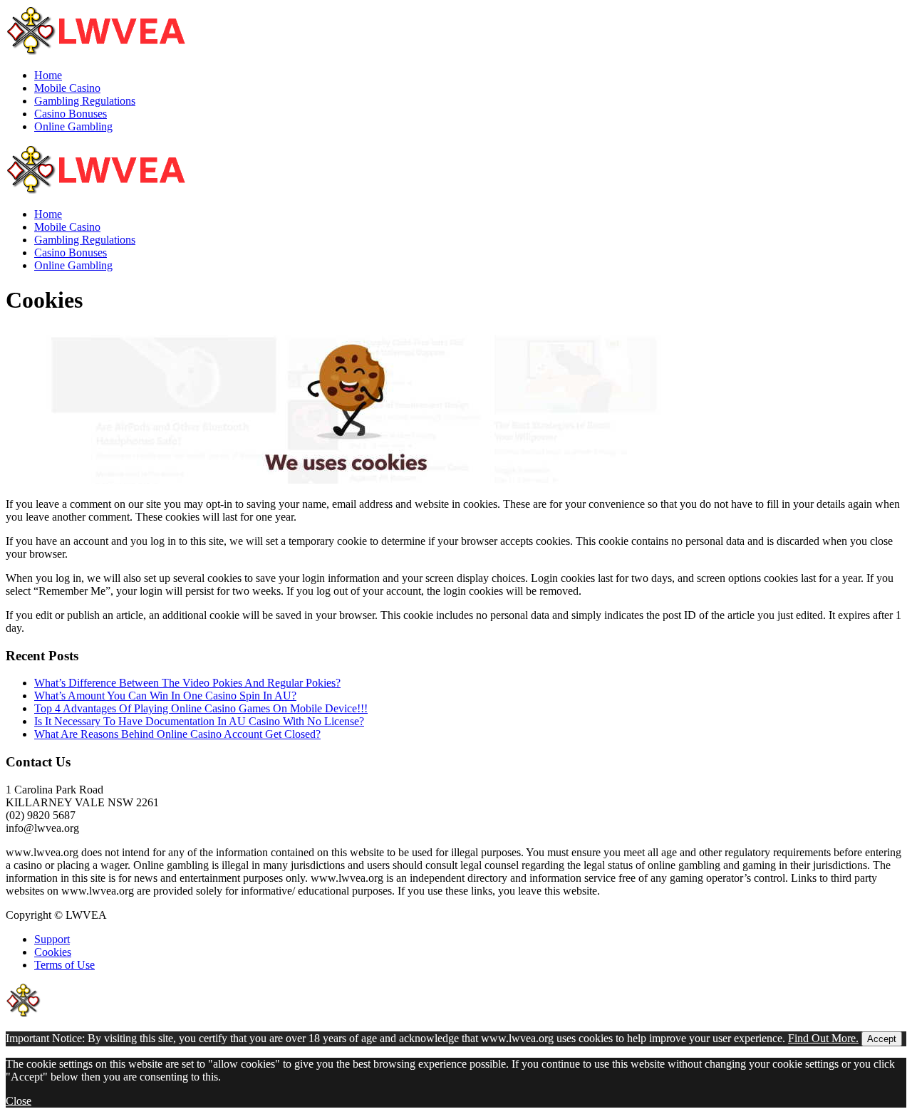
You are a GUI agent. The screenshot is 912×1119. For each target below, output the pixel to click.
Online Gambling (73, 126)
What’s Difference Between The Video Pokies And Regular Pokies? (187, 683)
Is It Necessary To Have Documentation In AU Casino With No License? (199, 721)
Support (52, 939)
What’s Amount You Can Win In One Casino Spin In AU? (165, 695)
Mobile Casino (67, 88)
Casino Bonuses (70, 114)
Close (18, 1101)
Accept (881, 1039)
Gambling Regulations (84, 101)
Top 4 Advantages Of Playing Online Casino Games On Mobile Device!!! (201, 708)
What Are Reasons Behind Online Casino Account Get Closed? (177, 734)
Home (48, 75)
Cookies (52, 952)
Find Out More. (823, 1038)
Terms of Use (64, 965)
